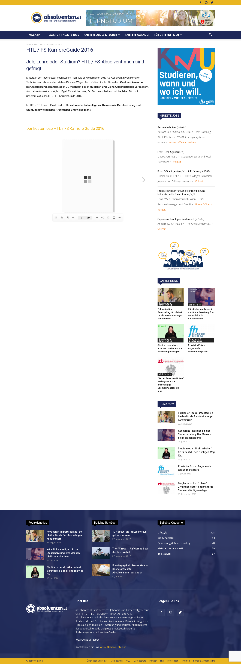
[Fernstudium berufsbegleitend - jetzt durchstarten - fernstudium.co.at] (186, 76)
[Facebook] (200, 2)
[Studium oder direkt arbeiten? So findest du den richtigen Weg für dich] (171, 333)
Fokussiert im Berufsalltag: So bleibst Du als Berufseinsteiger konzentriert (195, 416)
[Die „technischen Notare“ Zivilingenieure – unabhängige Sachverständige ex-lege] (171, 366)
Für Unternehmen (166, 34)
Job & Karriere (195, 305)
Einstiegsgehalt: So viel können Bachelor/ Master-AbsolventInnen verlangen (130, 569)
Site (162, 660)
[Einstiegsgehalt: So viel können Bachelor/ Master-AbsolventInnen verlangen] (101, 570)
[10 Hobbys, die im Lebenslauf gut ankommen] (101, 536)
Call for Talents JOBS (64, 34)
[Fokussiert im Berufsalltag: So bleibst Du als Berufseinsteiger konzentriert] (171, 297)
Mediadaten (117, 660)
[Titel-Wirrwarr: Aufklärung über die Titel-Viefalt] (101, 553)
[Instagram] (206, 2)
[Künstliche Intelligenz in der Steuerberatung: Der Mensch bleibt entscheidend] (201, 297)
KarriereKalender (137, 34)
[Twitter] (212, 2)
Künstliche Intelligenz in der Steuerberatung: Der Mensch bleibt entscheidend (194, 434)
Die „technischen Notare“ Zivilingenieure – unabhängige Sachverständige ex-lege (171, 384)
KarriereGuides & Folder (100, 34)
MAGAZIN (35, 34)
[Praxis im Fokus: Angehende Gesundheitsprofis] (201, 333)
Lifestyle (162, 532)
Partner (153, 660)
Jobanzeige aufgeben (88, 639)
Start (28, 44)
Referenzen (172, 660)
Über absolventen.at (97, 660)
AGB (128, 660)
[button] (210, 35)
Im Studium (164, 553)
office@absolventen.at (113, 647)
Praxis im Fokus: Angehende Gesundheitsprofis (197, 348)
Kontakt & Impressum (204, 660)
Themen (186, 660)
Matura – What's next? (170, 548)
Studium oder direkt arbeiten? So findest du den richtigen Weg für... (170, 348)
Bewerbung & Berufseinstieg (165, 304)
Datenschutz (140, 660)
